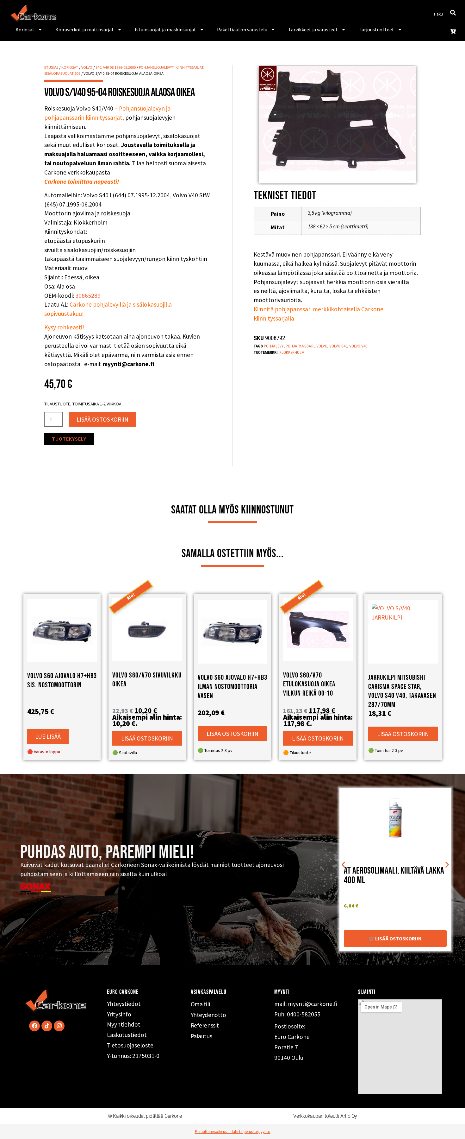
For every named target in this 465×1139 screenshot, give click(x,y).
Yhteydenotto (208, 1015)
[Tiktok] (46, 1026)
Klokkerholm (292, 352)
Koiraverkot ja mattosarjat (84, 29)
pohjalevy (274, 346)
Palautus (201, 1036)
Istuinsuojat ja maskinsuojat (165, 29)
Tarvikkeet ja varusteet (313, 29)
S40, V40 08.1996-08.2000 (116, 67)
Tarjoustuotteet (376, 29)
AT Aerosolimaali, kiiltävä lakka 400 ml (394, 875)
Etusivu (51, 67)
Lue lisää (48, 736)
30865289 (88, 295)
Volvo (86, 67)
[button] (343, 865)
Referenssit (205, 1025)
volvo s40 (338, 346)
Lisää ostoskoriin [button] (147, 738)
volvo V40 (358, 346)
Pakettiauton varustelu (242, 29)
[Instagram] (59, 1026)
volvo (321, 346)
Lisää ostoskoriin (102, 419)
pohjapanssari (300, 346)
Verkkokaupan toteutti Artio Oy (325, 1116)
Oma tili (200, 1004)
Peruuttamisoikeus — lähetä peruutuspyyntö (232, 1131)
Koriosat (25, 29)
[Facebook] (34, 1026)
